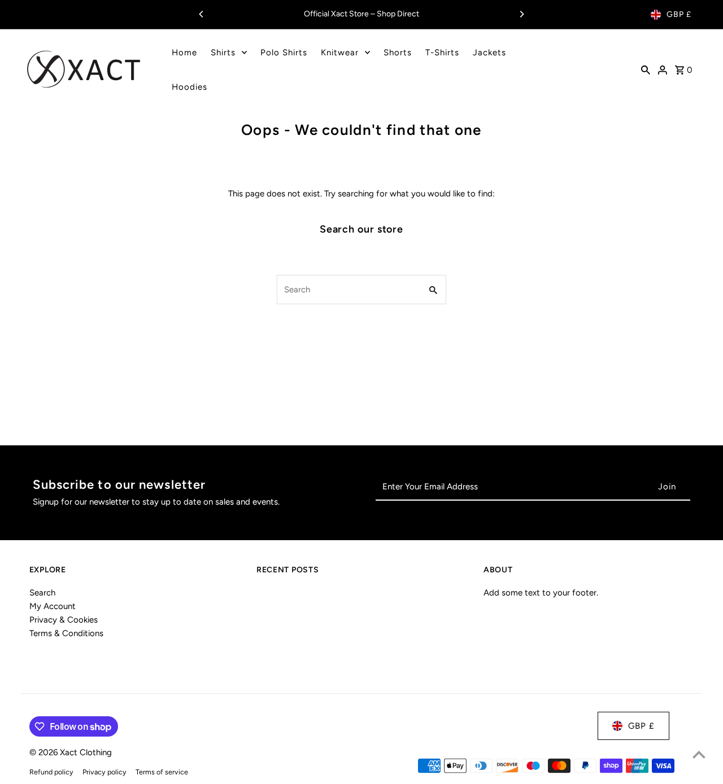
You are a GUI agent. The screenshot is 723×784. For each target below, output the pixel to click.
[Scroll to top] (699, 754)
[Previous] (201, 14)
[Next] (521, 14)
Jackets (489, 52)
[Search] (645, 69)
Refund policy (51, 772)
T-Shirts (442, 52)
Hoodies (189, 87)
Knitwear (340, 52)
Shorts (398, 52)
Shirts (223, 52)
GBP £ (679, 14)
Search (42, 593)
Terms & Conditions (66, 633)
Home (184, 52)
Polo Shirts (283, 52)
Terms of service (162, 772)
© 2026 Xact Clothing (70, 752)
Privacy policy (104, 772)
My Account (52, 606)
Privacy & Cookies (63, 620)
